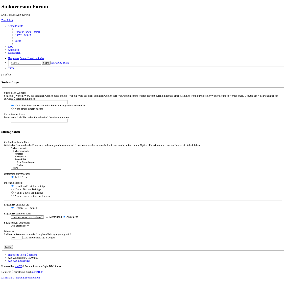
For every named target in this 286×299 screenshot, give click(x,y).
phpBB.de (37, 272)
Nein (24, 177)
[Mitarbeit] (36, 154)
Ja (15, 177)
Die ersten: (9, 231)
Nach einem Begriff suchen (28, 108)
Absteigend (72, 216)
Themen (32, 208)
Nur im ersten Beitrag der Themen (32, 196)
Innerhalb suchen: (13, 182)
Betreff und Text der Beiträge (29, 186)
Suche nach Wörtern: (15, 92)
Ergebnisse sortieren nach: (17, 213)
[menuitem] (28, 31)
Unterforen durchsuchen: (17, 173)
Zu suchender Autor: (14, 114)
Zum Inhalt (7, 20)
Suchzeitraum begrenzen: (17, 222)
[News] (36, 168)
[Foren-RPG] (36, 159)
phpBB (18, 266)
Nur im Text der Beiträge (27, 189)
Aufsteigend (55, 216)
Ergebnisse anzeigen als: (16, 204)
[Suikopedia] (36, 156)
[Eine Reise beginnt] (36, 162)
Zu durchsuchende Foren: (17, 142)
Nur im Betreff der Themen (28, 192)
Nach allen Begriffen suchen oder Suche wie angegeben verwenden (50, 105)
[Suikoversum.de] (36, 148)
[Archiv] (36, 165)
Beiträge (19, 208)
